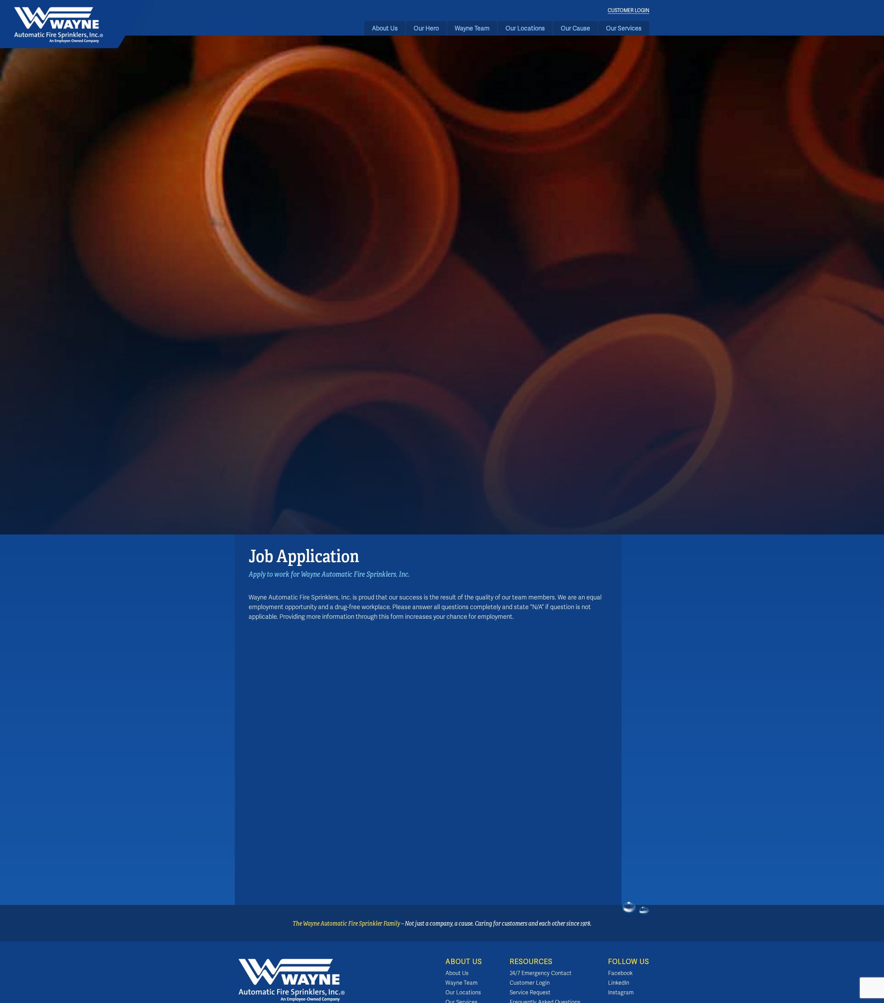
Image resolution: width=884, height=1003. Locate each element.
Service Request (530, 992)
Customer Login (628, 10)
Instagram (621, 992)
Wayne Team (472, 28)
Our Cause (575, 28)
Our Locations (525, 28)
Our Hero (426, 28)
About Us (385, 28)
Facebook (620, 973)
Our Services (624, 28)
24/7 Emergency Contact (540, 973)
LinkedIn (618, 983)
